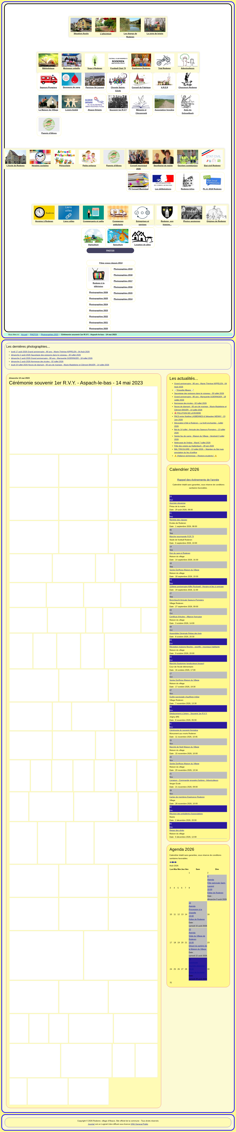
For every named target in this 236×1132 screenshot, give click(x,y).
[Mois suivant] (176, 862)
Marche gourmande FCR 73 (181, 536)
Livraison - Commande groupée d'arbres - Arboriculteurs (193, 780)
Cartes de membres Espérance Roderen (187, 797)
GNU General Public (139, 1124)
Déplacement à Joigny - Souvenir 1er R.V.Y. (188, 713)
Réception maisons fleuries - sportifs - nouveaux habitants (194, 647)
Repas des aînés (176, 830)
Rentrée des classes (178, 520)
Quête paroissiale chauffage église (184, 697)
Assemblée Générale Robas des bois (185, 633)
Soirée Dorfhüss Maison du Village (184, 570)
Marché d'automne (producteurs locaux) (186, 663)
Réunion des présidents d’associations (186, 814)
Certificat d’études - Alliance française (185, 617)
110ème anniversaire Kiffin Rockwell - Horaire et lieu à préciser (196, 586)
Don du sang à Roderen (179, 553)
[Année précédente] (170, 862)
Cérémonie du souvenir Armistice (183, 730)
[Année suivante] (174, 862)
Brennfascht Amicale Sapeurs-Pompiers (186, 600)
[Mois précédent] (172, 862)
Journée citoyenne (177, 503)
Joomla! (91, 1124)
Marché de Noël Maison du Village (184, 747)
